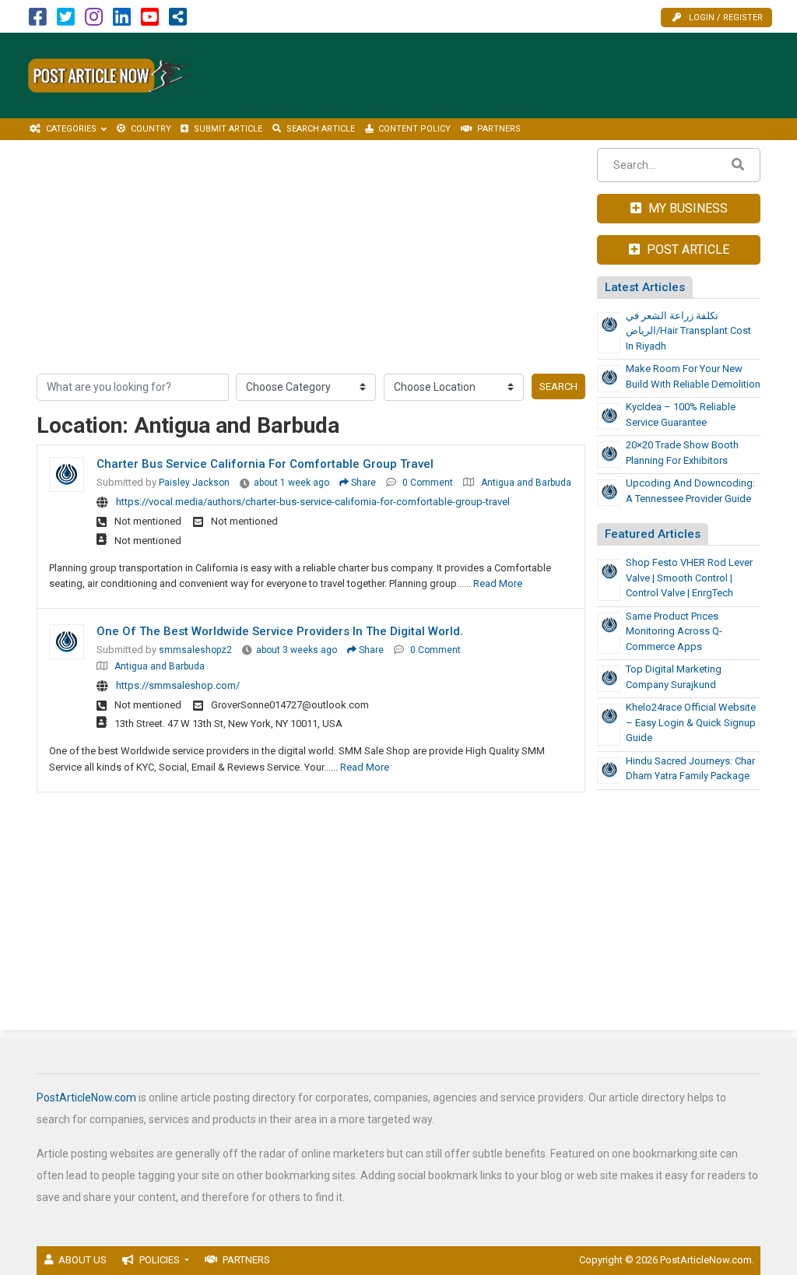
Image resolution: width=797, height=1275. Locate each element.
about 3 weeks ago (296, 650)
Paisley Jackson (194, 482)
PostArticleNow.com (86, 1097)
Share (362, 482)
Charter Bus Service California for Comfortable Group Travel (265, 464)
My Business (686, 208)
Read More (497, 583)
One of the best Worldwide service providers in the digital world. (280, 631)
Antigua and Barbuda (526, 482)
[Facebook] (38, 20)
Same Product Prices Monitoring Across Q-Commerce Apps (674, 631)
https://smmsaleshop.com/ (178, 685)
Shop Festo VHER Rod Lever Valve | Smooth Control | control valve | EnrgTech (689, 578)
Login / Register (726, 17)
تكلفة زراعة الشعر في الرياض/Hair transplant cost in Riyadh (688, 331)
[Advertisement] (511, 75)
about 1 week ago (291, 482)
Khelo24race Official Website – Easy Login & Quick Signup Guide (691, 722)
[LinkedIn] (122, 20)
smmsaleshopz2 (195, 650)
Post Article (686, 249)
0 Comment (427, 482)
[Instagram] (94, 20)
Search (558, 386)
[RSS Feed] (178, 20)
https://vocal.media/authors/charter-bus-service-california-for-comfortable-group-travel (313, 502)
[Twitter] (66, 20)
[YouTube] (150, 20)
